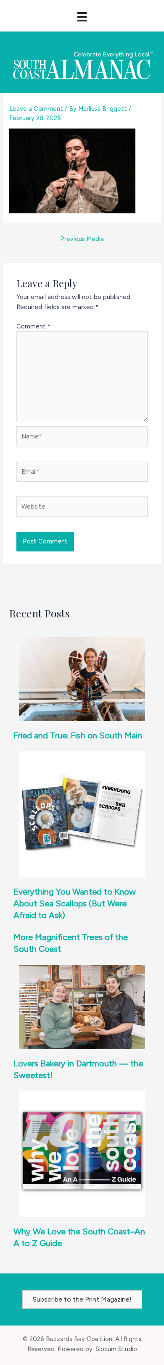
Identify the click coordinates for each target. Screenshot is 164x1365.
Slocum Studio (116, 1349)
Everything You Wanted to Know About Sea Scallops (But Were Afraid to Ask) (74, 903)
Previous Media (82, 239)
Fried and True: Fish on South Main (77, 735)
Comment (33, 326)
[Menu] (82, 16)
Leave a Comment (36, 109)
